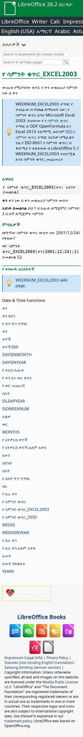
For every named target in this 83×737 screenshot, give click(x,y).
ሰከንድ (7, 462)
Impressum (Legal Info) (23, 657)
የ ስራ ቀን (9, 493)
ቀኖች (6, 339)
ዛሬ (4, 486)
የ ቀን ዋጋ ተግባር (14, 323)
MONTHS (11, 432)
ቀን (4, 308)
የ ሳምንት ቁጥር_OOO (19, 517)
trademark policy (18, 720)
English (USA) (17, 31)
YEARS (8, 571)
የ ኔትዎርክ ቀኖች (15, 439)
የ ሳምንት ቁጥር (56, 120)
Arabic (62, 31)
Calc (55, 21)
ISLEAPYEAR (13, 401)
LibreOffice (15, 21)
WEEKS (8, 524)
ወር (5, 424)
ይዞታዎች (11, 44)
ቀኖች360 (10, 346)
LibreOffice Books (41, 616)
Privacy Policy (57, 657)
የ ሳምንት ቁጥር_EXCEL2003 (25, 509)
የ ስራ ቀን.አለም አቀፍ (19, 548)
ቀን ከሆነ (8, 315)
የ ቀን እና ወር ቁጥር (17, 377)
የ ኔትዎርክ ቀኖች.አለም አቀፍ (24, 447)
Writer (40, 21)
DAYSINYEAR (14, 362)
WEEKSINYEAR (15, 532)
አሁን (6, 455)
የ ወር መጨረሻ (13, 385)
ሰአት (6, 393)
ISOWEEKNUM (15, 408)
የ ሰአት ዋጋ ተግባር (16, 478)
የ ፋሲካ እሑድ (13, 370)
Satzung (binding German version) (32, 667)
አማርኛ (44, 31)
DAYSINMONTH (17, 354)
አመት (6, 555)
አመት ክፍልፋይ (13, 563)
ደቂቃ (6, 416)
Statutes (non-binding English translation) (39, 662)
